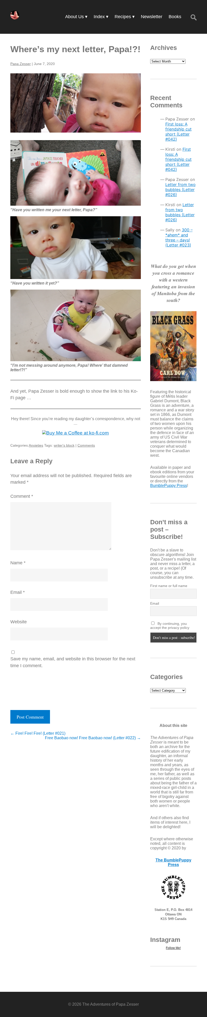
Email (17, 592)
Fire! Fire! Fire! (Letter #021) (37, 733)
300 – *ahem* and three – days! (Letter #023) (179, 237)
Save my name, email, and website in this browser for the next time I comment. (72, 662)
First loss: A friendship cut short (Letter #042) (178, 131)
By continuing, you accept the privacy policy (169, 626)
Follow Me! (173, 948)
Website (18, 621)
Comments (86, 445)
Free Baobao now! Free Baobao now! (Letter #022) (93, 738)
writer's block (64, 445)
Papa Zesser (20, 64)
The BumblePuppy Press (173, 862)
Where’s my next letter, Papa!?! (75, 49)
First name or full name (168, 586)
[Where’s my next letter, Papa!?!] (75, 103)
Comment (21, 496)
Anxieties (36, 445)
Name (17, 562)
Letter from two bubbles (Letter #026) (180, 189)
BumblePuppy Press (168, 485)
